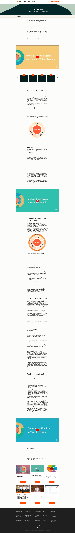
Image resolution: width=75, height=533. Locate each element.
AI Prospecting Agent (27, 511)
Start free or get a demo (54, 1)
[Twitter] (37, 525)
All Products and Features (19, 511)
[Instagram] (32, 525)
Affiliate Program (53, 521)
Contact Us (44, 520)
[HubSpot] (17, 1)
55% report (35, 329)
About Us (44, 511)
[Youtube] (35, 525)
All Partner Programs (53, 516)
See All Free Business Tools (38, 511)
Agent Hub (17, 515)
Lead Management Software (19, 521)
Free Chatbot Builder (27, 516)
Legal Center (27, 530)
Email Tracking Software (19, 516)
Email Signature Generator (38, 516)
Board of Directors (45, 515)
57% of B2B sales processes (33, 321)
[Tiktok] (44, 525)
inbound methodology (35, 225)
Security (36, 530)
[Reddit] (42, 525)
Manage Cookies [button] (48, 530)
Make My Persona (37, 515)
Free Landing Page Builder (28, 520)
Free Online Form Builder (28, 515)
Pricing (29, 1)
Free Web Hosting (27, 521)
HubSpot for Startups (53, 520)
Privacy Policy (32, 530)
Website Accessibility (41, 530)
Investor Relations (45, 516)
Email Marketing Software (19, 520)
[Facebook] (30, 525)
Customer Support (53, 511)
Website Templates (37, 520)
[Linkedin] (39, 525)
